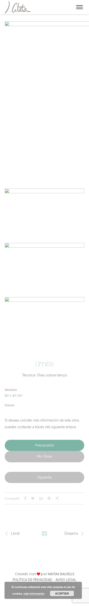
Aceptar (62, 593)
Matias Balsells (61, 574)
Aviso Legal (66, 580)
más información (34, 593)
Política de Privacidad (32, 580)
